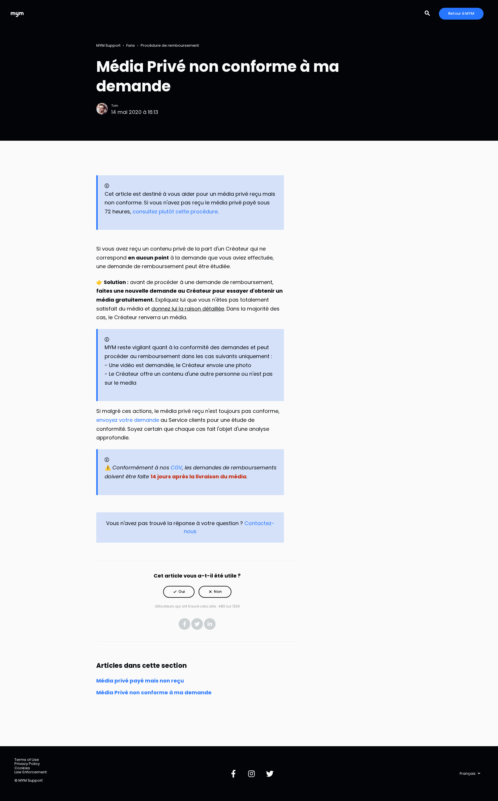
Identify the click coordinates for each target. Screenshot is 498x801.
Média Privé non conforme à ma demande (154, 692)
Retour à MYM (461, 13)
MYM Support (108, 45)
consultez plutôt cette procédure (175, 211)
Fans (130, 45)
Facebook (184, 624)
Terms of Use (26, 759)
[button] (179, 592)
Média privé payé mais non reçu (140, 680)
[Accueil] (17, 14)
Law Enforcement (30, 772)
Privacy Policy (27, 763)
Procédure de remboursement (170, 45)
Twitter (197, 624)
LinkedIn (210, 624)
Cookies (22, 768)
